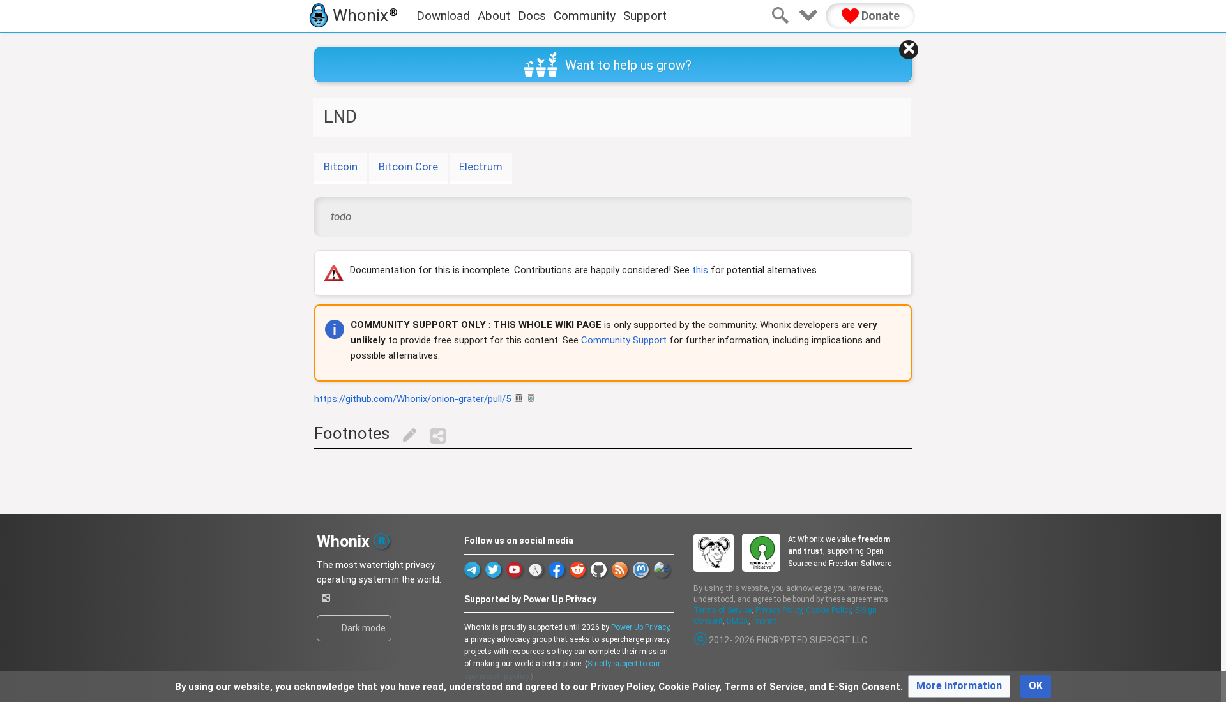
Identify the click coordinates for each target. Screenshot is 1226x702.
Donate (879, 15)
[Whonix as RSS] (620, 570)
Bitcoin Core (408, 166)
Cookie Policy (828, 610)
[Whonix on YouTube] (514, 570)
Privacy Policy (778, 610)
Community (585, 15)
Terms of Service (722, 610)
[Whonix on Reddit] (578, 570)
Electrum (481, 166)
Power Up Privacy (640, 627)
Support (645, 15)
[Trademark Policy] (382, 540)
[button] (959, 686)
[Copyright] (701, 640)
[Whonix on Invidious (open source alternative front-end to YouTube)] (535, 570)
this (700, 270)
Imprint (764, 620)
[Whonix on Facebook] (556, 570)
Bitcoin (341, 166)
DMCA (737, 620)
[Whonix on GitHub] (599, 570)
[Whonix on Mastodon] (641, 570)
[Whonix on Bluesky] (662, 570)
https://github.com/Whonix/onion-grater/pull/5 (412, 399)
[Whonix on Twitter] (493, 570)
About (494, 15)
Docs (532, 15)
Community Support (624, 340)
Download (443, 15)
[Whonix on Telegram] (472, 570)
